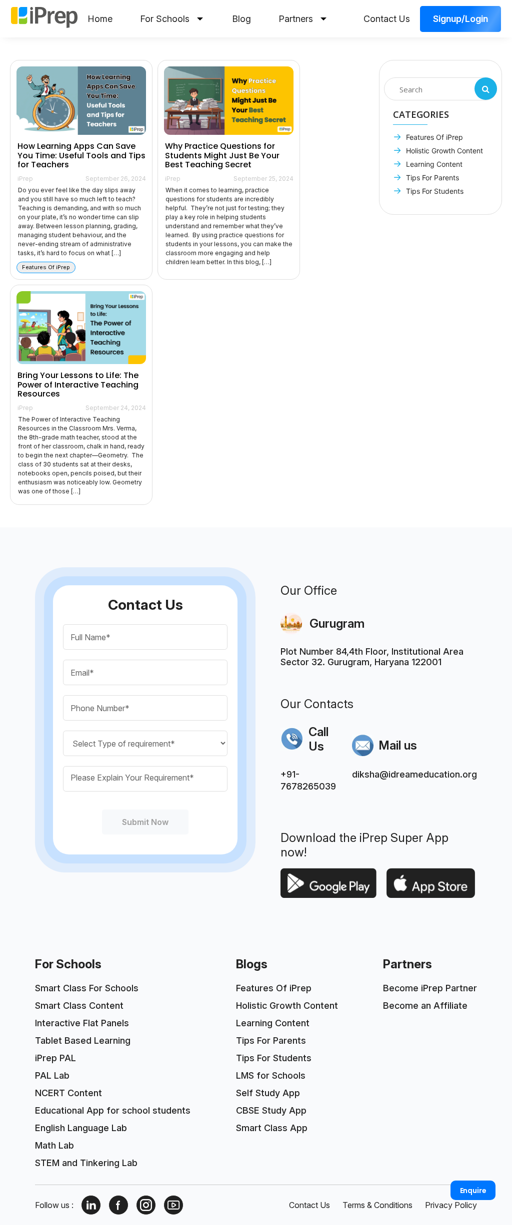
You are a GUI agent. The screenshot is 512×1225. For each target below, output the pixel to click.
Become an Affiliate (425, 1005)
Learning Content (433, 164)
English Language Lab (81, 1128)
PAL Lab (52, 1075)
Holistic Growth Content (443, 150)
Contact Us (387, 18)
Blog (241, 18)
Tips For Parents (431, 177)
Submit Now (145, 822)
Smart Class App (272, 1128)
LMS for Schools (271, 1075)
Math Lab (54, 1145)
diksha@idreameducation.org (414, 774)
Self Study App (268, 1093)
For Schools (165, 18)
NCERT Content (68, 1093)
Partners (295, 18)
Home (100, 18)
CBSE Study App (271, 1110)
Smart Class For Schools (86, 988)
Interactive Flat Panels (82, 1023)
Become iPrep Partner (430, 988)
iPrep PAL (55, 1058)
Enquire (473, 1191)
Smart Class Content (79, 1005)
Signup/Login (460, 18)
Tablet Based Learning (82, 1040)
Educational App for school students (112, 1110)
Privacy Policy (451, 1205)
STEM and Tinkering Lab (86, 1163)
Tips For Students (434, 191)
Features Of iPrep (433, 137)
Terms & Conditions (377, 1205)
